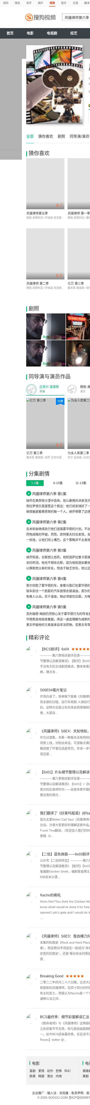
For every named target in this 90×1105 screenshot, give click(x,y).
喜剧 (32, 1071)
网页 (6, 3)
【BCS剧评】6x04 (54, 649)
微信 (17, 3)
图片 (40, 3)
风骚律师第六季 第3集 (49, 550)
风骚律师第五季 (37, 213)
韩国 (41, 1076)
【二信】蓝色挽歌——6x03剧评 (65, 854)
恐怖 (59, 1071)
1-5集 (35, 483)
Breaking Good (51, 976)
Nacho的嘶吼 (50, 895)
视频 (52, 3)
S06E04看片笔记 (53, 690)
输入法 (51, 1093)
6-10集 (58, 483)
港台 (50, 1076)
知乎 (29, 3)
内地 (59, 1076)
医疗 (63, 3)
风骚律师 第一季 (79, 213)
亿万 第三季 (76, 283)
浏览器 (63, 1093)
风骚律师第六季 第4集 (49, 579)
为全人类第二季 (78, 453)
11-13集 (81, 483)
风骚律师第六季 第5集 (49, 607)
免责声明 (77, 1093)
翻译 (87, 3)
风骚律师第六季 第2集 (49, 522)
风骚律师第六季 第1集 (49, 494)
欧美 (32, 1076)
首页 (10, 33)
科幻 (67, 1071)
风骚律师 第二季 (37, 283)
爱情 (41, 1071)
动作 (50, 1071)
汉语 (75, 3)
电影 (30, 33)
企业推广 (38, 1093)
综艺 (73, 33)
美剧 (86, 1076)
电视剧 (52, 33)
